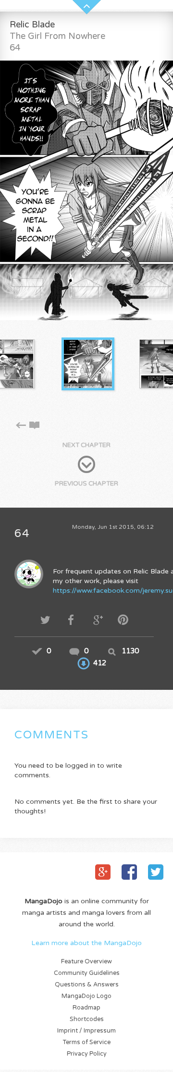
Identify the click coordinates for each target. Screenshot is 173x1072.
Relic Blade (32, 24)
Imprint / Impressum (86, 1031)
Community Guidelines (87, 973)
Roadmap (86, 1007)
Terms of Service (87, 1042)
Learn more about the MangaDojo (86, 943)
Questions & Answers (87, 984)
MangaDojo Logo (86, 996)
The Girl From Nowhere (57, 36)
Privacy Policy (87, 1054)
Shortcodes (87, 1019)
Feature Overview (86, 961)
